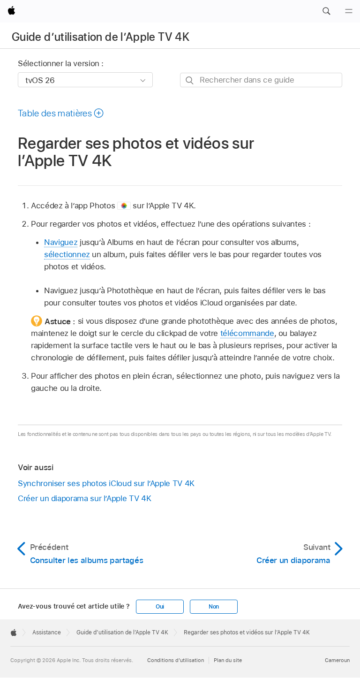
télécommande (247, 333)
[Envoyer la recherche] (190, 80)
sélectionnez (67, 254)
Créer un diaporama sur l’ (84, 498)
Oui (160, 606)
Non (214, 606)
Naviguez (60, 242)
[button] (326, 11)
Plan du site (228, 660)
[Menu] (349, 11)
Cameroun (337, 660)
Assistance (46, 632)
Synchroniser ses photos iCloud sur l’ (106, 483)
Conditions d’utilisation (175, 660)
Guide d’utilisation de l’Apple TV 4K (100, 37)
